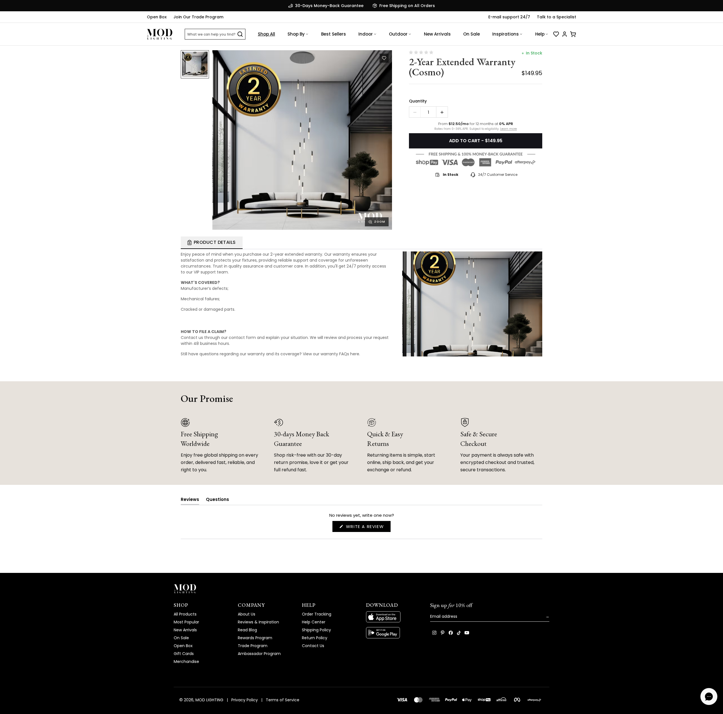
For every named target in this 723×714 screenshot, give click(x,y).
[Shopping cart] (573, 34)
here (354, 354)
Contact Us (313, 646)
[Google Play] (393, 632)
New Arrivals (437, 34)
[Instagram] (434, 632)
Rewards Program (255, 638)
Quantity (418, 101)
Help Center (313, 622)
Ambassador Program (259, 653)
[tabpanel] (361, 303)
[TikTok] (459, 632)
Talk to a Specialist (556, 17)
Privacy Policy (244, 700)
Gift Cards (184, 653)
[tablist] (361, 242)
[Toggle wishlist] (384, 58)
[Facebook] (451, 632)
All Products (185, 614)
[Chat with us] (708, 696)
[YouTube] (467, 632)
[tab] (212, 242)
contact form (242, 337)
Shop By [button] (296, 34)
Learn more (508, 129)
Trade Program (252, 646)
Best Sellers (333, 34)
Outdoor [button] (398, 34)
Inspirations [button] (505, 34)
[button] (302, 140)
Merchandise (186, 661)
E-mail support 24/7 (509, 17)
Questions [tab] (217, 500)
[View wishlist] (556, 34)
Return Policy (314, 638)
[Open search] (240, 34)
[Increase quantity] (442, 112)
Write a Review (367, 527)
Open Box (157, 17)
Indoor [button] (365, 34)
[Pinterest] (442, 632)
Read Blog (247, 630)
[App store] (393, 617)
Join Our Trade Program (198, 17)
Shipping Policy (316, 630)
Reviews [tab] (190, 500)
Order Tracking (316, 614)
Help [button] (540, 34)
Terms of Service (282, 700)
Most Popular (186, 622)
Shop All (266, 34)
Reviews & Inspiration (258, 622)
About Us (246, 614)
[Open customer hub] (564, 34)
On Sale (471, 34)
